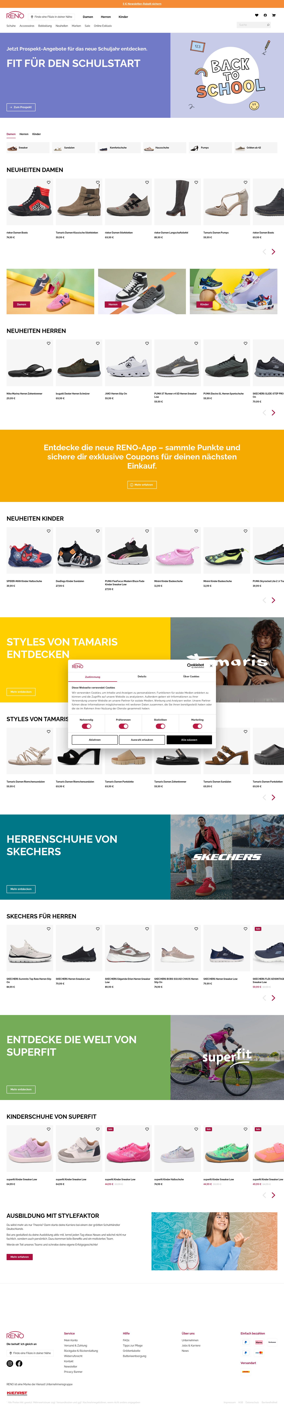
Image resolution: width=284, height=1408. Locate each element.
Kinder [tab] (36, 134)
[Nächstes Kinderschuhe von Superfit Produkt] (273, 1195)
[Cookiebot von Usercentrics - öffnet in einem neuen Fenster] (189, 665)
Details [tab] (142, 676)
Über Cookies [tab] (191, 676)
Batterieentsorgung (134, 1356)
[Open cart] (273, 15)
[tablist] (24, 134)
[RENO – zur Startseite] (15, 15)
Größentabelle (131, 1350)
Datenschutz (252, 1402)
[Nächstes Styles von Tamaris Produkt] (273, 797)
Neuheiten (62, 25)
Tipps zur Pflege (132, 1345)
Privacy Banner (73, 1371)
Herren (106, 17)
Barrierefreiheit (269, 1402)
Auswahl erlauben (142, 739)
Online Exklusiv (103, 25)
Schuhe (11, 25)
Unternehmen (190, 1340)
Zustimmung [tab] (92, 677)
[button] (30, 209)
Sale (87, 25)
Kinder (123, 17)
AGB (240, 1402)
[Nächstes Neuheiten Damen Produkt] (273, 252)
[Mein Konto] (265, 15)
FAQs (126, 1340)
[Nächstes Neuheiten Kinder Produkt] (273, 600)
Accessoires (27, 25)
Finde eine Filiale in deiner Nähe (53, 16)
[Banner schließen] (211, 666)
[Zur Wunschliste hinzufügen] (48, 182)
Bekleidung (45, 25)
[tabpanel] (142, 147)
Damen (88, 17)
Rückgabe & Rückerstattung (81, 1350)
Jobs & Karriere (191, 1345)
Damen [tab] (11, 134)
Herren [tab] (24, 134)
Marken (76, 25)
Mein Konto (71, 1340)
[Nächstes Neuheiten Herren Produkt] (273, 413)
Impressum (230, 1402)
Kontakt (68, 1361)
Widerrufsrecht (73, 1356)
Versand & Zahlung (75, 1345)
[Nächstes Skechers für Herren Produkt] (273, 998)
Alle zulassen (189, 739)
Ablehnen (95, 739)
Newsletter (70, 1366)
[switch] (123, 726)
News (185, 1350)
